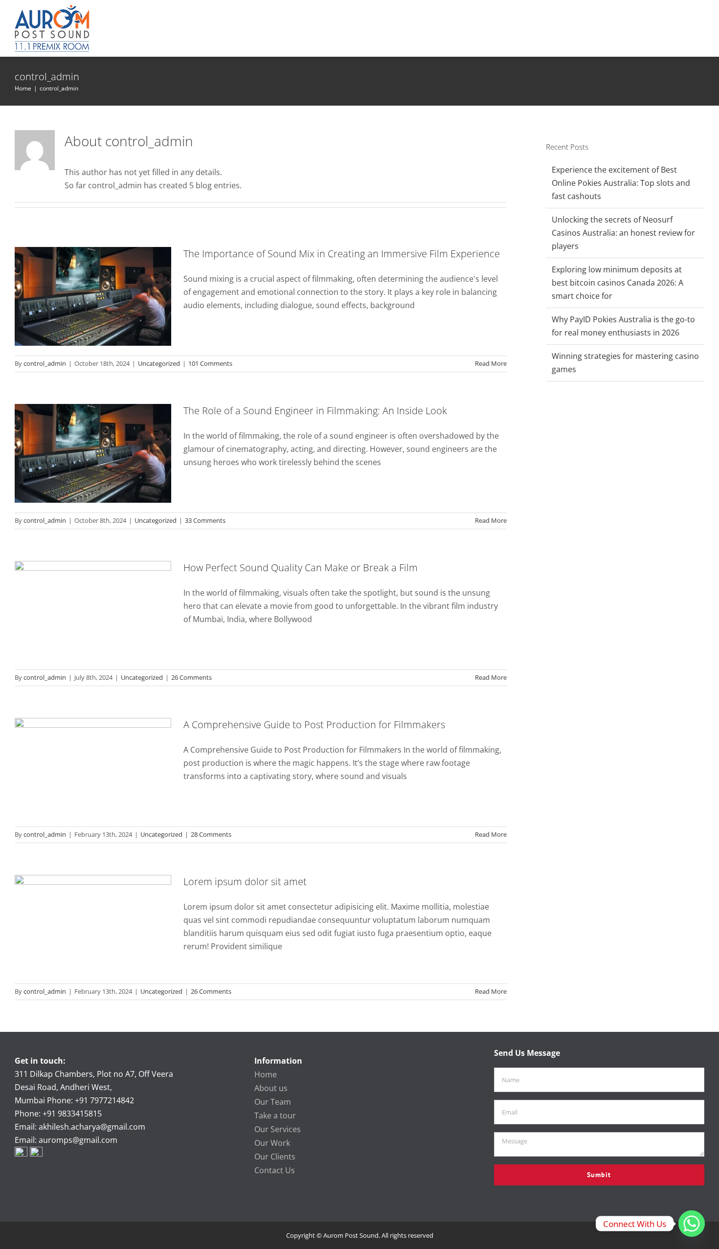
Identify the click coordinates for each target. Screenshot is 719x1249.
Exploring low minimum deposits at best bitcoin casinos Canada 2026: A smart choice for (617, 282)
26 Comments (191, 677)
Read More (491, 363)
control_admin (44, 363)
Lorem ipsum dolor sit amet (245, 881)
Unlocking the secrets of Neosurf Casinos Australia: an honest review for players (623, 232)
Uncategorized (159, 363)
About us (271, 1088)
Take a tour (275, 1115)
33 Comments (205, 520)
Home (265, 1074)
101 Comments (210, 363)
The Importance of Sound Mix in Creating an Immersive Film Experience (341, 253)
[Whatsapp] (691, 1223)
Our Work (272, 1142)
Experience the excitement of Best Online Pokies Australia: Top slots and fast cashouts (621, 182)
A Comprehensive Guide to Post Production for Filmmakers (314, 724)
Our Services (277, 1129)
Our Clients (274, 1156)
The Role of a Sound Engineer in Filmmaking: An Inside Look (315, 410)
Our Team (272, 1101)
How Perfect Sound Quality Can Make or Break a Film (300, 567)
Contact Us (274, 1170)
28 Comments (211, 834)
